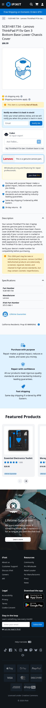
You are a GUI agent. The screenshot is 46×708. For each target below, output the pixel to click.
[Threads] (40, 650)
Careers (5, 574)
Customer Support (10, 566)
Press (26, 578)
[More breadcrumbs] (3, 18)
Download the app (33, 590)
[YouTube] (25, 650)
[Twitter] (15, 650)
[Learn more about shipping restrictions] (21, 96)
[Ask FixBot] (39, 142)
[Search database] (31, 4)
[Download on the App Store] (34, 597)
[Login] (42, 4)
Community (29, 562)
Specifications (8, 280)
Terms (4, 603)
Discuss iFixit (7, 570)
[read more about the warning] (38, 324)
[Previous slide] (20, 481)
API (3, 578)
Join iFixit (34, 175)
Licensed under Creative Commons (23, 695)
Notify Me (36, 123)
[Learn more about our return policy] (21, 207)
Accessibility (7, 595)
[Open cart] (36, 4)
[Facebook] (10, 650)
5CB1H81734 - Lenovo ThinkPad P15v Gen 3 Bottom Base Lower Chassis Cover (25, 18)
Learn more (18, 539)
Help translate (21, 642)
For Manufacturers (32, 574)
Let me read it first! (12, 629)
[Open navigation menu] (3, 4)
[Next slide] (26, 481)
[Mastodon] (30, 650)
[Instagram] (20, 650)
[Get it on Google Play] (34, 605)
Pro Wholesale (30, 566)
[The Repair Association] (23, 655)
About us (6, 562)
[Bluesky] (35, 650)
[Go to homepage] (14, 4)
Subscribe (37, 624)
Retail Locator (30, 570)
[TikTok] (5, 650)
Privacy (5, 599)
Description (7, 218)
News (26, 582)
